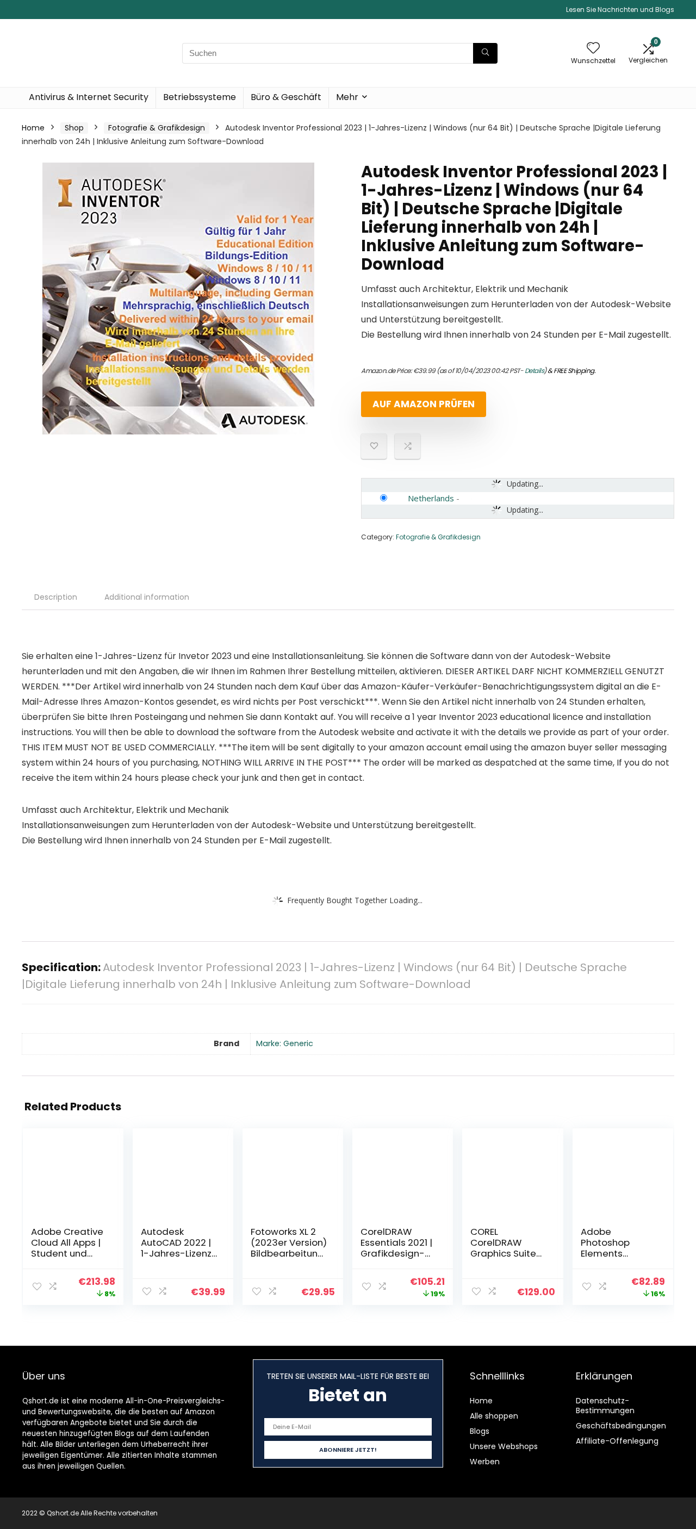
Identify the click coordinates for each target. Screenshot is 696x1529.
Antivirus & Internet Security (88, 97)
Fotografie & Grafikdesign (156, 127)
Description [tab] (55, 597)
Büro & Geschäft (286, 97)
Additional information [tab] (146, 597)
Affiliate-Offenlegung (617, 1440)
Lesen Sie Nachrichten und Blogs (620, 9)
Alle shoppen (494, 1415)
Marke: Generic (284, 1043)
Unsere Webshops (504, 1446)
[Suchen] (485, 53)
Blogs (479, 1431)
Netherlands (431, 498)
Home (33, 127)
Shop (74, 127)
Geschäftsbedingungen (621, 1425)
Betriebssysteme (199, 97)
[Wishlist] (593, 49)
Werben (485, 1461)
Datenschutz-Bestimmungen (605, 1405)
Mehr (347, 97)
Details (534, 370)
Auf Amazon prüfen (423, 404)
